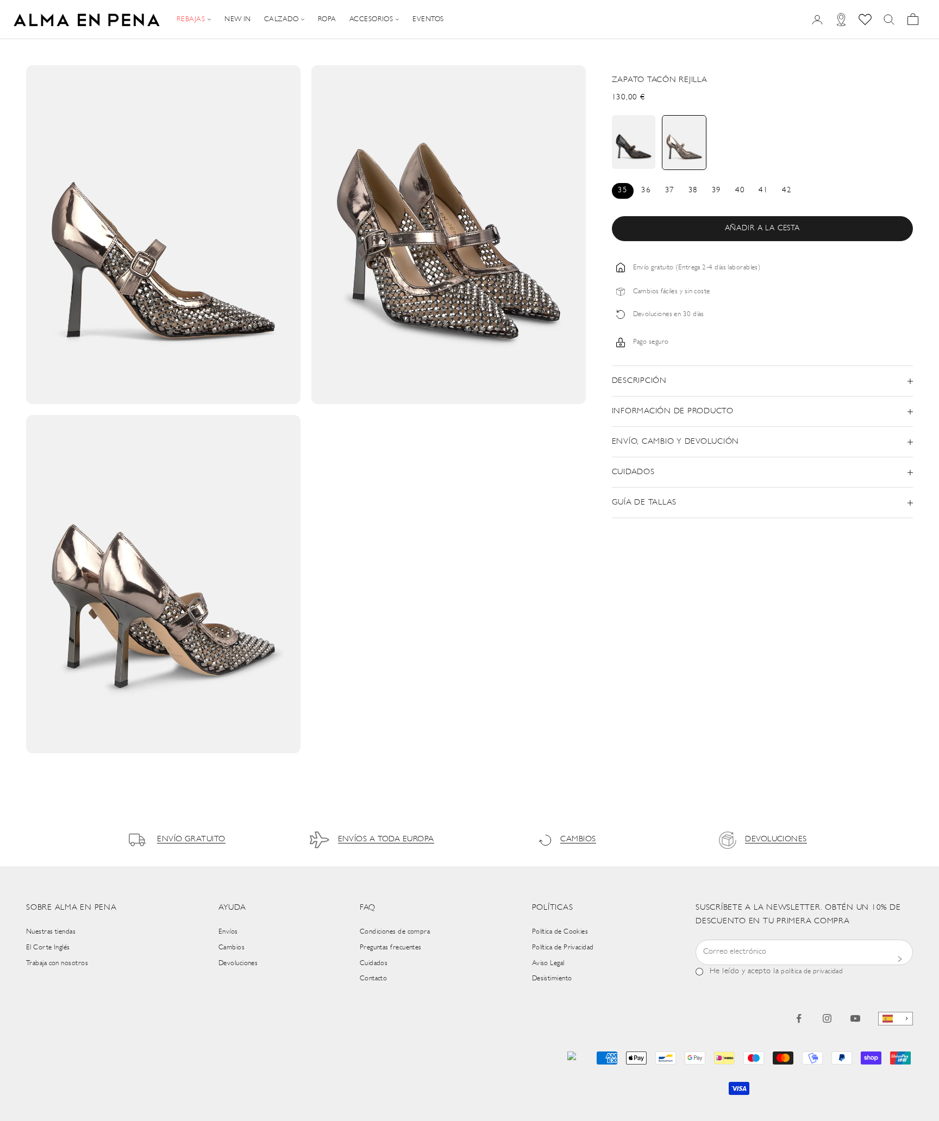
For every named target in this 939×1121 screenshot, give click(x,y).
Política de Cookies (560, 931)
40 (739, 190)
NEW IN (237, 19)
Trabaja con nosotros (57, 963)
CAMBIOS (578, 839)
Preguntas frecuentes (391, 947)
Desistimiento (552, 978)
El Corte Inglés (48, 947)
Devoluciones (238, 963)
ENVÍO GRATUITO (191, 839)
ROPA (327, 19)
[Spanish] (895, 1018)
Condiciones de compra (395, 931)
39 (716, 190)
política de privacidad (812, 971)
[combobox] (895, 1018)
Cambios (231, 947)
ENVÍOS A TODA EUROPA (386, 839)
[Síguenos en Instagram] (827, 1018)
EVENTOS (427, 19)
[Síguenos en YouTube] (855, 1018)
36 (645, 190)
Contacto (373, 978)
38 (693, 190)
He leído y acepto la (776, 971)
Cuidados (374, 963)
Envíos (228, 931)
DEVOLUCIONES (775, 839)
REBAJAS (191, 19)
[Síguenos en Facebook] (798, 1018)
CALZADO (281, 19)
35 (622, 190)
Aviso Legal (548, 963)
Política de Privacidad (563, 947)
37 (669, 190)
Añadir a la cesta (762, 228)
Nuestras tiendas (51, 931)
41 (763, 190)
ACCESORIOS (371, 19)
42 (786, 190)
